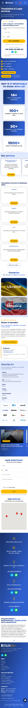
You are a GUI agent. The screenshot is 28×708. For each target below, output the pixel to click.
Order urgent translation (8, 72)
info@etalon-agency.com (14, 542)
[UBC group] (14, 405)
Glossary (9, 705)
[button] (4, 36)
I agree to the (9, 487)
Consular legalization (6, 680)
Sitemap (22, 705)
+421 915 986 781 (8, 352)
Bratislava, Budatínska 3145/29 (14, 602)
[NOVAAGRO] (14, 415)
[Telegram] (12, 52)
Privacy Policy (12, 487)
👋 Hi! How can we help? (19, 690)
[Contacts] (25, 2)
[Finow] (23, 420)
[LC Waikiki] (5, 410)
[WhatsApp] (15, 52)
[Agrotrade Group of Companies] (5, 405)
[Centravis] (23, 410)
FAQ (5, 705)
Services (3, 661)
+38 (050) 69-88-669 (14, 589)
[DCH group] (5, 415)
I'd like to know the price (20, 696)
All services (16, 76)
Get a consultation (14, 41)
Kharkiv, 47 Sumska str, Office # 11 (14, 566)
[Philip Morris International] (5, 420)
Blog (2, 664)
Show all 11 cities (13, 265)
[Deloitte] (14, 410)
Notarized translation (6, 676)
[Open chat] (25, 700)
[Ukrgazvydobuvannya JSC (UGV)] (14, 420)
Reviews (3, 669)
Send (14, 491)
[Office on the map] (16, 2)
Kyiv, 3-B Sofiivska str (14, 585)
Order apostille (6, 76)
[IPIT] (23, 415)
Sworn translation (5, 678)
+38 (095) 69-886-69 (14, 49)
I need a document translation (19, 693)
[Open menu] (2, 2)
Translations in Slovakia (9, 342)
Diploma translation (6, 683)
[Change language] (20, 3)
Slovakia (3, 662)
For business (4, 666)
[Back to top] (9, 3)
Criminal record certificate (7, 681)
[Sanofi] (23, 405)
